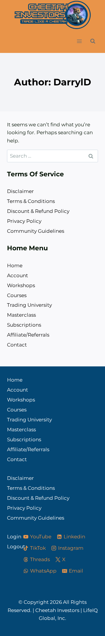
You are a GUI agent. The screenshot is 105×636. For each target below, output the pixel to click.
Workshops (21, 285)
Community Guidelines (35, 231)
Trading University (29, 305)
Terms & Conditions (31, 201)
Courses (17, 295)
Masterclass (21, 315)
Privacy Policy (24, 221)
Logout (10, 546)
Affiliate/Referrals (28, 335)
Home (14, 265)
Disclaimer (20, 191)
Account (17, 275)
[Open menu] (79, 41)
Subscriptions (24, 325)
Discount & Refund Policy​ (38, 211)
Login (10, 537)
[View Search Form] (93, 41)
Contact (17, 345)
